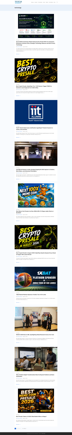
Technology (17, 84)
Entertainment (40, 2)
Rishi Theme (43, 433)
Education (36, 2)
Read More (17, 95)
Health (44, 2)
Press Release (51, 2)
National (47, 2)
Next (25, 428)
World (54, 2)
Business (32, 2)
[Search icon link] (56, 2)
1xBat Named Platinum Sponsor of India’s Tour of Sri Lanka (31, 294)
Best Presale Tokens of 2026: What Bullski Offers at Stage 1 (31, 416)
